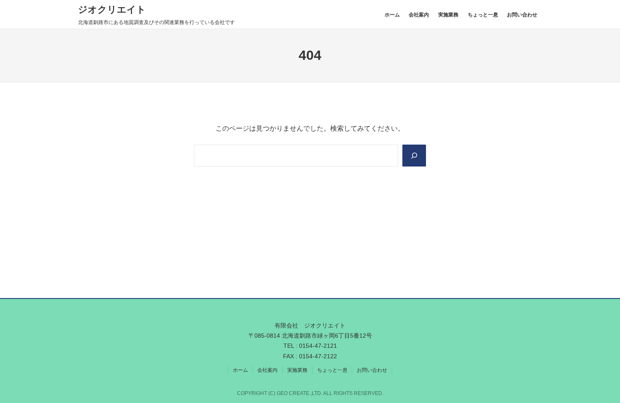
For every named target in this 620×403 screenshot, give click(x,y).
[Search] (414, 156)
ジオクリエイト (112, 9)
